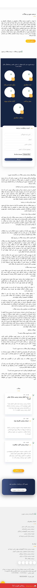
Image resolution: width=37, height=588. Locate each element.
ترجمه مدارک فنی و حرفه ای (26, 536)
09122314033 (23, 576)
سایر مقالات (18, 470)
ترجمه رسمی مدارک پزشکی (26, 554)
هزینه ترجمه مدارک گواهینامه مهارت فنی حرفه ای (21, 549)
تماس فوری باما (18, 586)
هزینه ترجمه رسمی (29, 533)
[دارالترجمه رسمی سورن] (18, 3)
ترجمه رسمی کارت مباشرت (21, 444)
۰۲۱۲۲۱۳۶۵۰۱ (23, 573)
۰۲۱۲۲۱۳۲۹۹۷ (14, 573)
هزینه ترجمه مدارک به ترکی (27, 556)
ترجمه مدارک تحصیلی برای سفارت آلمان (23, 551)
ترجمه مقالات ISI (29, 558)
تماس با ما (31, 41)
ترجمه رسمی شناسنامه (28, 529)
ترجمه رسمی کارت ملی (27, 526)
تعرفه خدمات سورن (18, 490)
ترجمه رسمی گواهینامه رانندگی (26, 531)
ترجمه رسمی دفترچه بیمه (21, 420)
